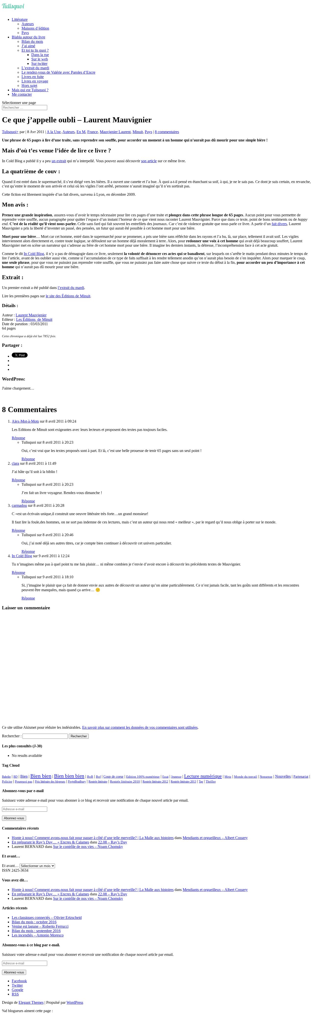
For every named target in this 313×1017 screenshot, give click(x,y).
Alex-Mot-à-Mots (25, 421)
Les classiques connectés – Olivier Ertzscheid (47, 917)
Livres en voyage (35, 81)
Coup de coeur (113, 776)
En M (81, 132)
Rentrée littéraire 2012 (155, 781)
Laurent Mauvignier (31, 315)
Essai (165, 776)
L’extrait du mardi (35, 68)
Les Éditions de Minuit (34, 319)
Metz (227, 776)
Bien (24, 776)
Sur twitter (39, 63)
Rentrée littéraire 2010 (125, 781)
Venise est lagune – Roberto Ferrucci (40, 926)
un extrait (59, 161)
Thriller (211, 781)
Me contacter (22, 94)
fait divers (279, 224)
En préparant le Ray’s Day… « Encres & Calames (50, 842)
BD (15, 776)
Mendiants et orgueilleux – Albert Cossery (215, 838)
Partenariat (300, 776)
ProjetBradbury (77, 781)
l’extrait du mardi (71, 288)
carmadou (19, 505)
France (92, 132)
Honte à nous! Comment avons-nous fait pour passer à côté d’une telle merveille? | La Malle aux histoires (93, 838)
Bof (98, 776)
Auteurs (28, 24)
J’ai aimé (28, 46)
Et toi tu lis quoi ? (35, 50)
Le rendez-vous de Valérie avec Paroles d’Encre (58, 72)
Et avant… (10, 866)
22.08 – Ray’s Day (112, 842)
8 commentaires (167, 132)
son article (149, 161)
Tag (201, 781)
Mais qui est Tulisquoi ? (30, 90)
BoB (90, 776)
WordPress (75, 1002)
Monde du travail (245, 776)
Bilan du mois (32, 41)
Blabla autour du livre (28, 37)
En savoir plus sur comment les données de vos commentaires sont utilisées (140, 727)
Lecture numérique (203, 776)
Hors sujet (29, 85)
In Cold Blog (34, 254)
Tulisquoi (9, 132)
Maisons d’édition (35, 28)
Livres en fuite (33, 77)
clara (15, 463)
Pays (25, 33)
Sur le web (39, 59)
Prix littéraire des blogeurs (50, 781)
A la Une (54, 132)
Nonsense (266, 776)
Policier (7, 781)
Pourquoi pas (23, 781)
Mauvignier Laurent (115, 132)
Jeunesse (176, 776)
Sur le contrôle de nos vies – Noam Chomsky (88, 846)
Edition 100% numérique (143, 776)
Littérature (20, 19)
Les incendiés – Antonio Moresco (38, 935)
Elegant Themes (31, 1002)
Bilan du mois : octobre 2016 (34, 922)
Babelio (6, 776)
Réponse (18, 438)
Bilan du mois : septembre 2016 (36, 931)
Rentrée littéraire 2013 (183, 781)
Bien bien (40, 776)
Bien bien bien (69, 776)
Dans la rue (40, 55)
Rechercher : (12, 736)
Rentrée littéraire (98, 781)
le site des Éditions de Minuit (68, 296)
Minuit (138, 132)
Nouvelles (283, 776)
